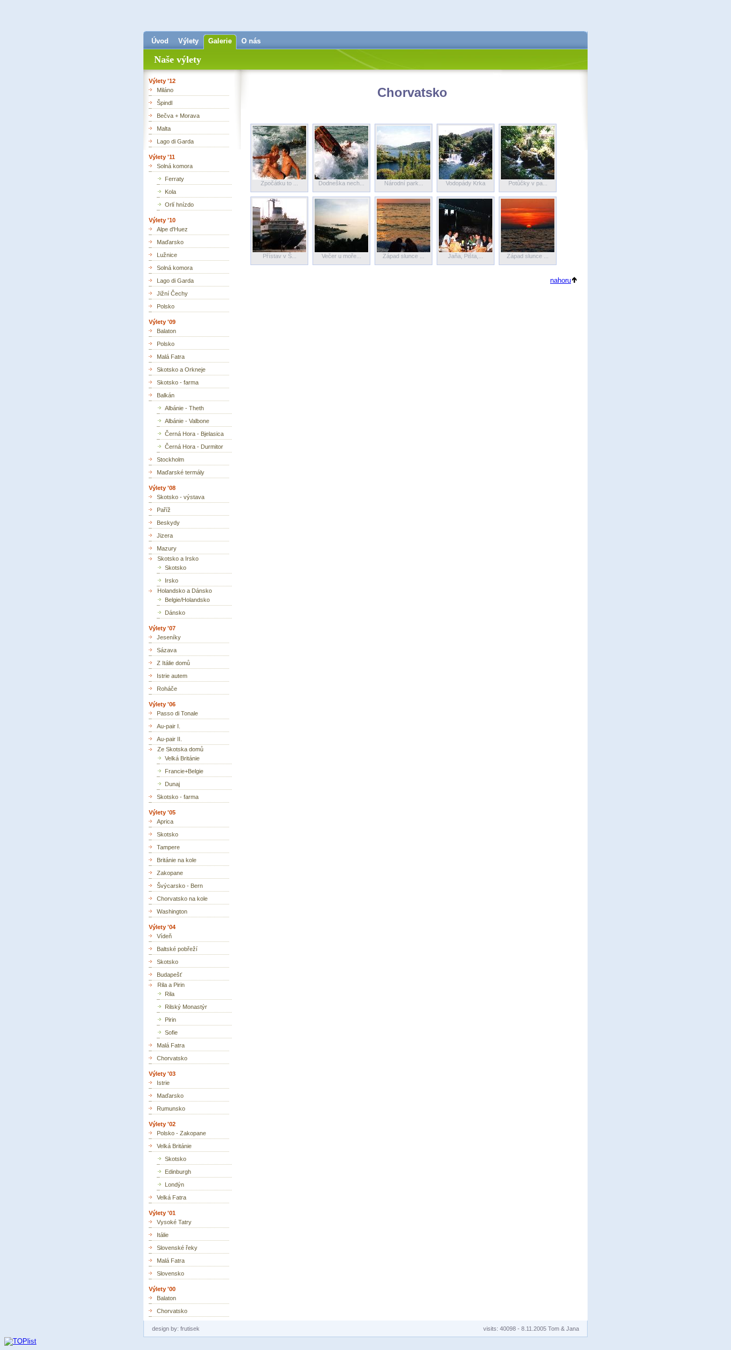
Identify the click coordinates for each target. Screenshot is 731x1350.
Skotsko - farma (178, 382)
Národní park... (403, 183)
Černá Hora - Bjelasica (194, 434)
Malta (164, 128)
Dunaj (172, 784)
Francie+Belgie (184, 771)
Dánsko (175, 612)
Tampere (168, 847)
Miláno (165, 90)
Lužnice (167, 255)
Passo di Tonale (177, 713)
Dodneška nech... (341, 183)
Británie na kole (176, 860)
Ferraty (174, 179)
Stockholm (170, 459)
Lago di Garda (175, 141)
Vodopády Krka (465, 183)
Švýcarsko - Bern (180, 886)
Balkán (165, 395)
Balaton (166, 331)
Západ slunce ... (403, 256)
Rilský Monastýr (186, 1007)
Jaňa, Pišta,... (465, 256)
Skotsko (175, 567)
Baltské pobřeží (177, 949)
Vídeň (164, 936)
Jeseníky (169, 637)
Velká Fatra (171, 1197)
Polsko (165, 306)
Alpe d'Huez (172, 229)
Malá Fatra (171, 356)
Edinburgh (178, 1171)
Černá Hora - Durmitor (194, 446)
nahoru (560, 280)
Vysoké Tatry (174, 1222)
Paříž (164, 510)
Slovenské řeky (177, 1248)
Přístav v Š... (279, 256)
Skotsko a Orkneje (181, 369)
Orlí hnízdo (179, 204)
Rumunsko (171, 1108)
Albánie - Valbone (187, 421)
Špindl (164, 103)
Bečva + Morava (178, 115)
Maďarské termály (180, 472)
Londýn (174, 1184)
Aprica (165, 821)
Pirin (170, 1019)
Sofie (171, 1032)
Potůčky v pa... (527, 183)
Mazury (167, 548)
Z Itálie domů (173, 663)
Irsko (171, 580)
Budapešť (169, 974)
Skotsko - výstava (180, 497)
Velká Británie (182, 758)
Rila (169, 994)
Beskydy (168, 522)
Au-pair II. (169, 739)
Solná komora (175, 166)
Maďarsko (170, 242)
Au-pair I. (168, 726)
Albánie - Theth (184, 408)
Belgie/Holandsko (187, 600)
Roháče (167, 688)
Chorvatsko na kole (182, 898)
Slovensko (170, 1273)
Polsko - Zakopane (181, 1133)
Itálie (163, 1235)
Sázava (167, 650)
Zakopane (170, 873)
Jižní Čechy (172, 293)
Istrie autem (172, 676)
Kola (170, 191)
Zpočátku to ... (279, 183)
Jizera (165, 535)
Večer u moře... (341, 256)
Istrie (163, 1083)
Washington (172, 911)
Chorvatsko (172, 1058)
